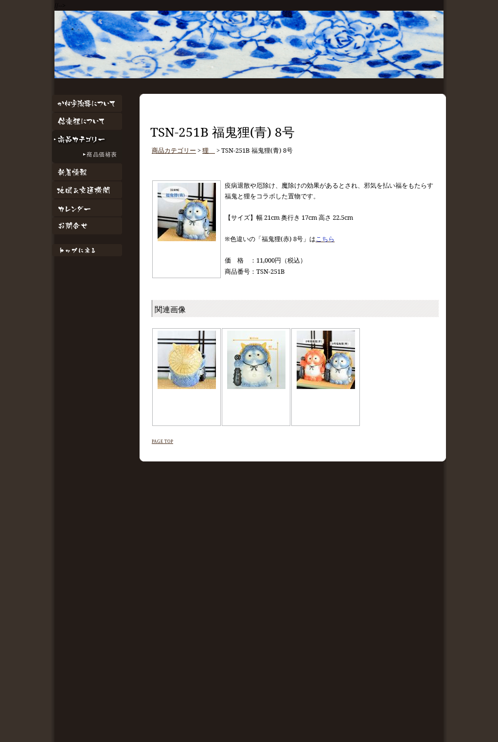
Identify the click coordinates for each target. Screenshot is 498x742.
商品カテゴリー (87, 139)
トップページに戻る (87, 250)
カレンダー (87, 207)
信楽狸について (87, 121)
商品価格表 (87, 155)
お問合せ (87, 225)
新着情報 (87, 171)
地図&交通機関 (87, 189)
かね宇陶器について (87, 103)
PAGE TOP (162, 441)
